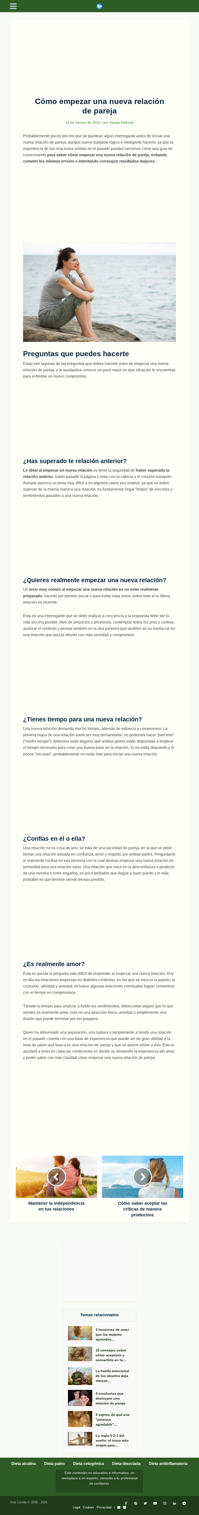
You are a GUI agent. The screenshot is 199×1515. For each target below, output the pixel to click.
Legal (76, 1507)
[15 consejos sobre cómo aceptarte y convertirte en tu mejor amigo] (82, 1354)
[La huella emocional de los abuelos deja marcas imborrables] (82, 1376)
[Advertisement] (99, 55)
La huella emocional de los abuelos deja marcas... (112, 1376)
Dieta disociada (126, 1464)
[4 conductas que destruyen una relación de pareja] (82, 1398)
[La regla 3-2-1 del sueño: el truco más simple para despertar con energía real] (82, 1439)
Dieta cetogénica (88, 1464)
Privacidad (104, 1507)
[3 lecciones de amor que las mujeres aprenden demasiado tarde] (82, 1333)
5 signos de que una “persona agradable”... (113, 1419)
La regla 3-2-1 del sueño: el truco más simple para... (112, 1440)
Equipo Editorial (121, 122)
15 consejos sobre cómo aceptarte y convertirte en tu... (111, 1355)
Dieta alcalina (23, 1464)
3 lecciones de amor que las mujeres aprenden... (112, 1334)
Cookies (88, 1507)
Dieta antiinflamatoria (168, 1464)
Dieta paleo (54, 1464)
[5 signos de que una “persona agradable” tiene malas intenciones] (82, 1419)
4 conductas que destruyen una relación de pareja (110, 1398)
